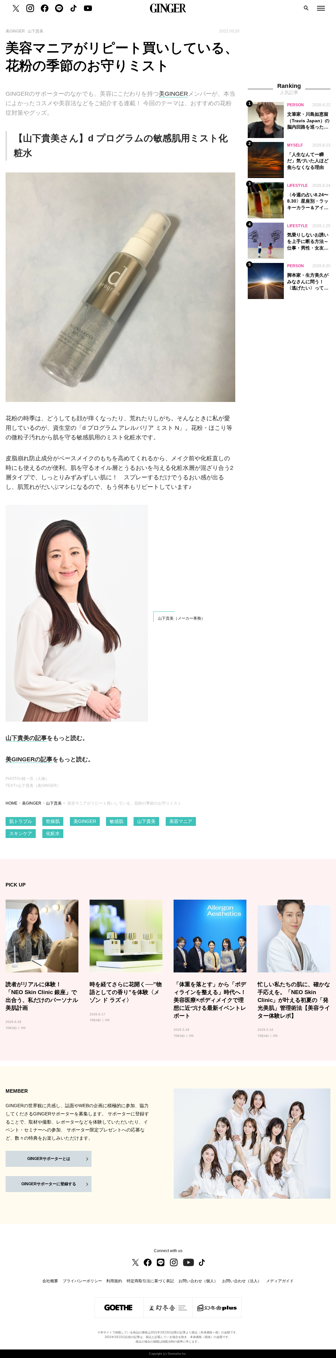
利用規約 (114, 1281)
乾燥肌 (53, 821)
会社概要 (50, 1281)
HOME (11, 803)
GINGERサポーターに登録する (48, 1184)
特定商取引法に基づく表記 (150, 1281)
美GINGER (173, 93)
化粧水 (53, 833)
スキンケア (20, 833)
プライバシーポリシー (82, 1281)
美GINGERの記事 (29, 759)
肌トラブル (20, 821)
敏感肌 (116, 821)
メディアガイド (280, 1281)
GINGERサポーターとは (48, 1158)
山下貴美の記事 (26, 738)
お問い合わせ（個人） (198, 1281)
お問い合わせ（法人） (242, 1281)
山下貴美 (54, 803)
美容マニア (180, 821)
